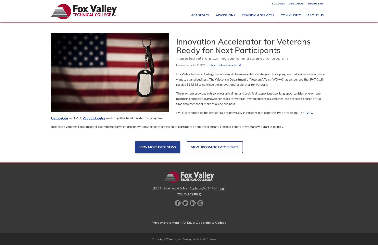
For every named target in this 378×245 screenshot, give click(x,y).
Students (278, 3)
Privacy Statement (165, 222)
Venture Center (94, 118)
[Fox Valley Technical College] (84, 11)
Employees (296, 3)
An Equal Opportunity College (204, 222)
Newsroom (315, 3)
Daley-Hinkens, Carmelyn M (225, 64)
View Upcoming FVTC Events (215, 147)
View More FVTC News (157, 147)
